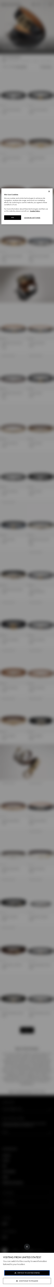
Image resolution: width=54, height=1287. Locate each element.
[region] (27, 206)
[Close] (27, 1247)
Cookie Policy (35, 211)
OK (12, 217)
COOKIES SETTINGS (32, 218)
